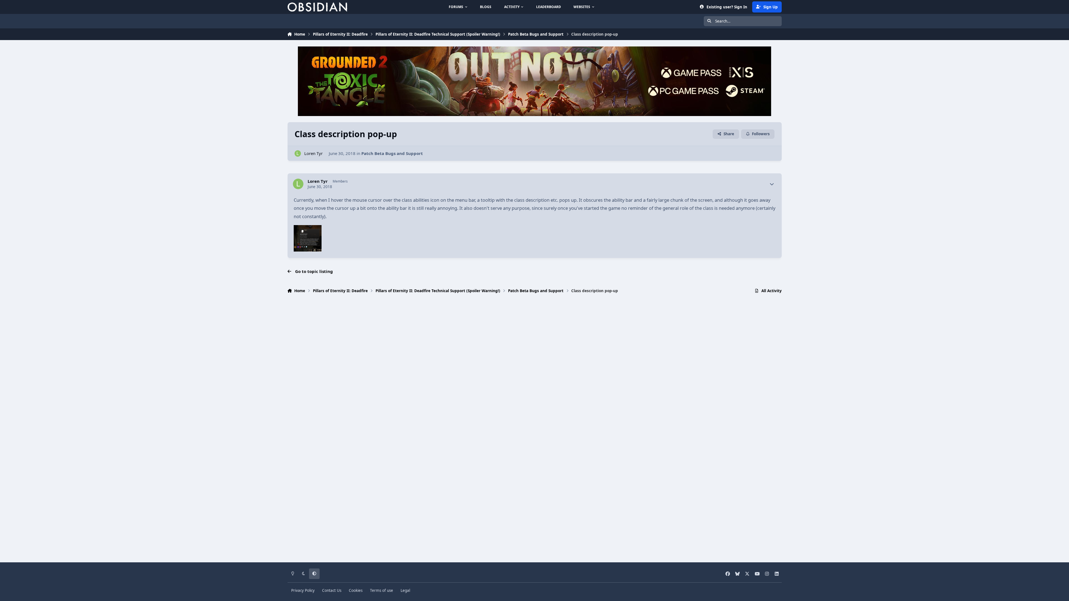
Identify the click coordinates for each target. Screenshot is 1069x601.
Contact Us (331, 590)
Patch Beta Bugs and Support (392, 153)
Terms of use (381, 590)
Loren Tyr (313, 153)
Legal (405, 590)
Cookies (355, 590)
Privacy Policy (303, 590)
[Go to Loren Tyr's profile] (298, 153)
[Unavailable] (308, 229)
